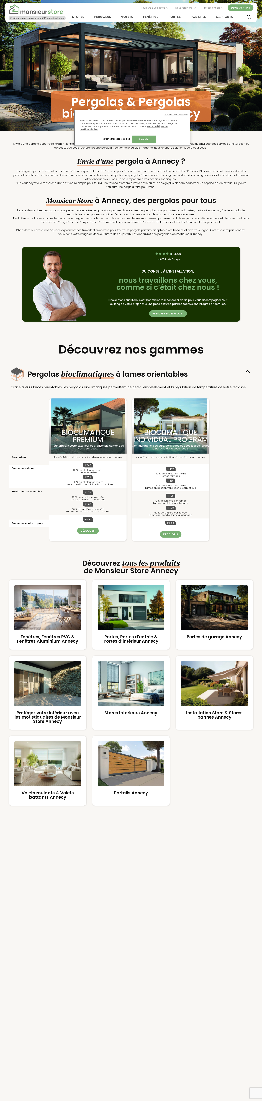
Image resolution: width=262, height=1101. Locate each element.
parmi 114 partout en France (39, 18)
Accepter (144, 139)
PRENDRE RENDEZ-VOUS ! (167, 313)
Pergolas (102, 16)
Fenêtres (150, 16)
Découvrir (88, 531)
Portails (198, 16)
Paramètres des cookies (116, 139)
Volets (127, 16)
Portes (174, 16)
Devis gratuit (240, 7)
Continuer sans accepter (175, 114)
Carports (224, 16)
